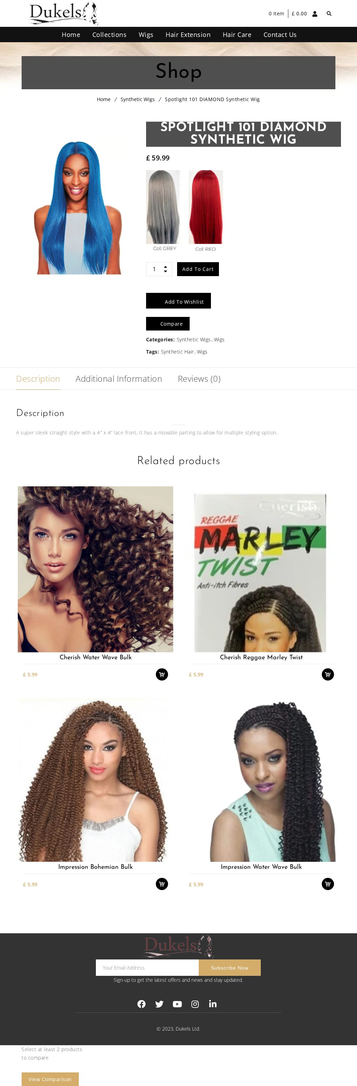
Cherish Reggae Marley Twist (261, 658)
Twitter (159, 1004)
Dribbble (195, 1004)
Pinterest (177, 1004)
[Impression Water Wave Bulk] (261, 779)
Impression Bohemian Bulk (95, 867)
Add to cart (198, 269)
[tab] (38, 378)
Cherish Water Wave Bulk (96, 658)
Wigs (219, 339)
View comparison (50, 1079)
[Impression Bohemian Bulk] (95, 779)
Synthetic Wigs (138, 99)
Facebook (142, 1004)
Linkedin (213, 1004)
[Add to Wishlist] (165, 623)
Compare (165, 636)
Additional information (119, 378)
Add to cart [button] (165, 611)
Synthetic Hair (177, 351)
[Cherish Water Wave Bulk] (95, 569)
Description (38, 378)
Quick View (165, 648)
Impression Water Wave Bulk (261, 867)
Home (104, 99)
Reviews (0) (199, 378)
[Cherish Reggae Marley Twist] (261, 569)
